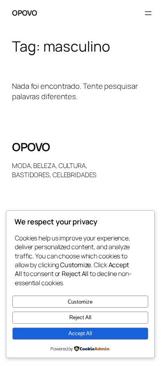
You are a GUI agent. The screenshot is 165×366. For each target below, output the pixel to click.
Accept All (80, 333)
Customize (80, 302)
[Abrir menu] (148, 13)
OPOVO (24, 13)
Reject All (80, 317)
